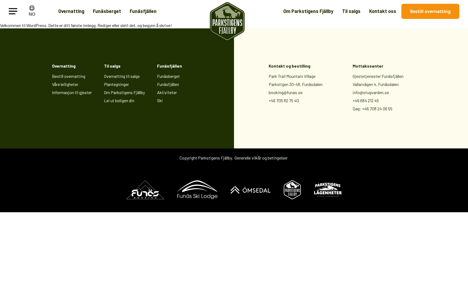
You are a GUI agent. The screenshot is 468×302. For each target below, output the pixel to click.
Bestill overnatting (430, 11)
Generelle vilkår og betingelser (261, 157)
